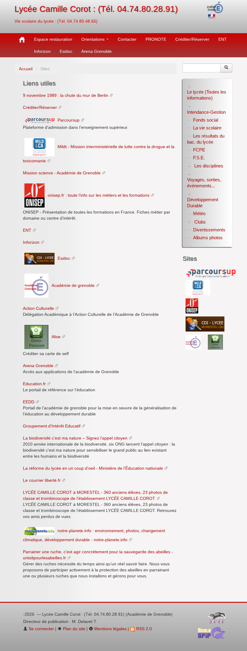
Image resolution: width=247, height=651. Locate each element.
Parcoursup (69, 120)
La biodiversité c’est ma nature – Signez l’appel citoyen (75, 438)
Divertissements (209, 229)
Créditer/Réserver (192, 39)
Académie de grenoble (73, 285)
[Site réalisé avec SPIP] (219, 619)
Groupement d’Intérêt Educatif (51, 426)
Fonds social (205, 119)
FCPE (199, 149)
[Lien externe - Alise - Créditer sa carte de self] (215, 341)
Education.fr (34, 383)
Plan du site (73, 628)
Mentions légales (110, 628)
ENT (222, 39)
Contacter (127, 39)
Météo (199, 213)
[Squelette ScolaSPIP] (213, 634)
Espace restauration (53, 39)
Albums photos (208, 237)
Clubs (200, 221)
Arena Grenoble (96, 51)
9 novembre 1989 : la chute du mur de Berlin (65, 95)
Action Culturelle (38, 308)
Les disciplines (208, 165)
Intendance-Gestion (206, 112)
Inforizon (42, 51)
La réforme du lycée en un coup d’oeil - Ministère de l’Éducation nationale (93, 468)
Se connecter (40, 628)
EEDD (28, 401)
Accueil (26, 68)
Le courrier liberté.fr (42, 480)
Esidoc (66, 51)
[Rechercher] (226, 67)
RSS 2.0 (143, 628)
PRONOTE (155, 39)
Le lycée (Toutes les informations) (206, 94)
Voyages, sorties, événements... (204, 182)
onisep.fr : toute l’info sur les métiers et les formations (98, 195)
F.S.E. (199, 157)
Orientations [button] (93, 39)
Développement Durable (202, 202)
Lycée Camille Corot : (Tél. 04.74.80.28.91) (96, 9)
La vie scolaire (207, 127)
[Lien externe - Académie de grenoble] (194, 341)
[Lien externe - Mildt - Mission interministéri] (198, 287)
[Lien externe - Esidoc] (205, 323)
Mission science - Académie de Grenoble (62, 172)
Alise (56, 336)
